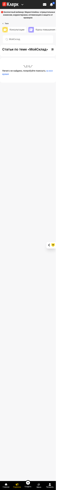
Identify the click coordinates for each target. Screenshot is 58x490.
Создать (28, 486)
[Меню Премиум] (22, 4)
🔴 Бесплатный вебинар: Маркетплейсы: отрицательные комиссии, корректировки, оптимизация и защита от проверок (28, 15)
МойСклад (14, 39)
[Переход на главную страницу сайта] (10, 4)
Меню (39, 487)
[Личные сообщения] (44, 4)
